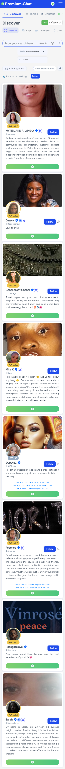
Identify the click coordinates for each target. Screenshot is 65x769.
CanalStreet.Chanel (18, 290)
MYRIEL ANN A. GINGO (20, 131)
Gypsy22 (11, 462)
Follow (35, 76)
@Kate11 (9, 373)
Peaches (11, 547)
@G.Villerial (11, 466)
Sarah (9, 719)
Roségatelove (14, 647)
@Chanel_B (11, 293)
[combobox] (33, 60)
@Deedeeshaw (13, 224)
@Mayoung (11, 134)
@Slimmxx (10, 551)
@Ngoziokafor (12, 723)
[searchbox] (37, 60)
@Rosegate (11, 650)
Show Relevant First (44, 68)
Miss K (10, 369)
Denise (10, 220)
